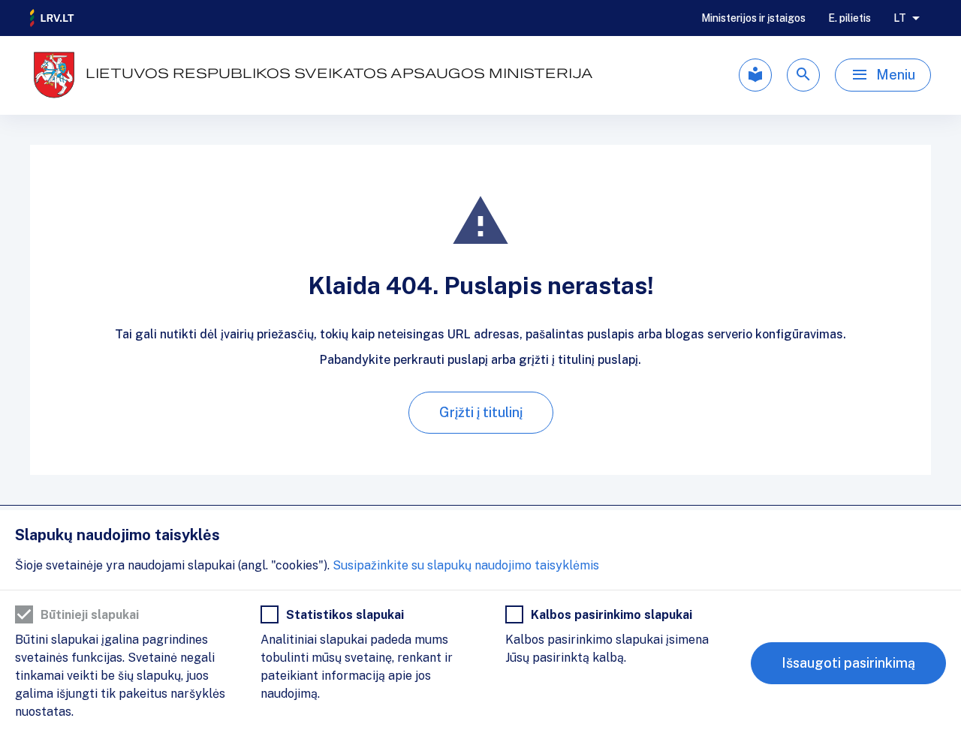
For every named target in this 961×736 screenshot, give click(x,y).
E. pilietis (849, 18)
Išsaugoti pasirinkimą (848, 663)
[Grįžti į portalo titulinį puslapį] (52, 18)
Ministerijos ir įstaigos (753, 18)
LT (899, 18)
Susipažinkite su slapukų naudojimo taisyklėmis (466, 565)
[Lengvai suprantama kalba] (755, 75)
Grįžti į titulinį (481, 412)
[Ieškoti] (803, 75)
